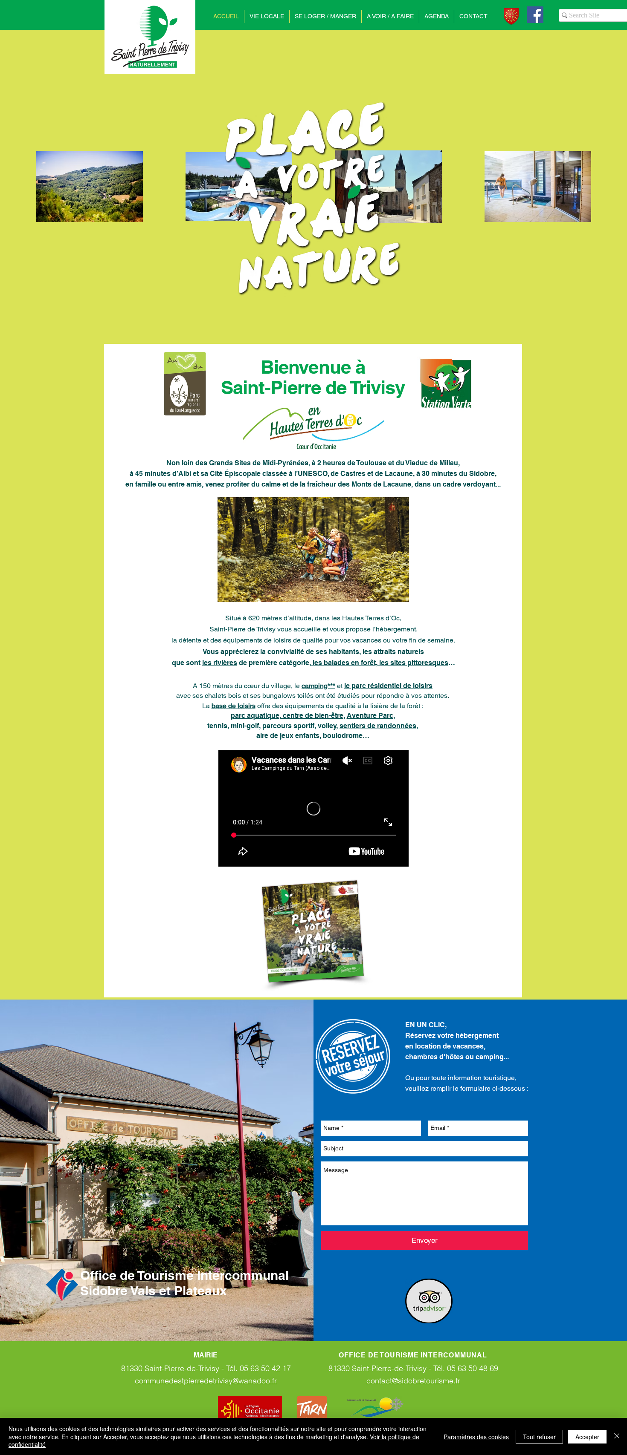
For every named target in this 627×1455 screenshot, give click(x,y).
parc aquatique (255, 716)
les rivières (219, 663)
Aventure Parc (370, 716)
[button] (266, 16)
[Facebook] (535, 14)
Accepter (587, 1436)
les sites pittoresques (412, 663)
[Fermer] (617, 1436)
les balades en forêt (343, 663)
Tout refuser (539, 1436)
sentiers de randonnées (378, 726)
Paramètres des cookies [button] (476, 1436)
